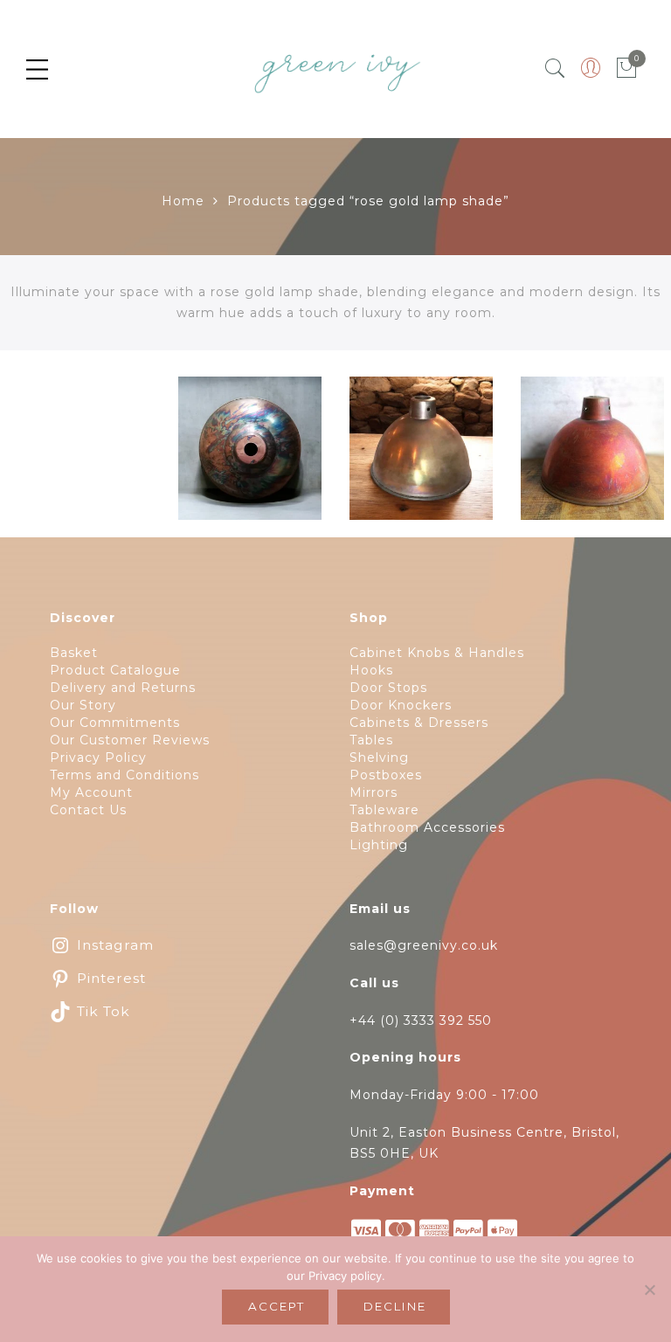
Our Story (83, 705)
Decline (394, 1306)
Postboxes (385, 775)
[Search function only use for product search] (555, 68)
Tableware (384, 810)
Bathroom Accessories (427, 827)
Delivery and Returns (123, 687)
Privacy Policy (98, 757)
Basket (74, 653)
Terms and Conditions (124, 775)
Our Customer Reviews (130, 740)
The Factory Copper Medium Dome (421, 458)
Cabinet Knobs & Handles (436, 653)
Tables (371, 740)
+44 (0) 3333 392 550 (420, 1020)
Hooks (371, 670)
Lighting (378, 845)
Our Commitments (115, 722)
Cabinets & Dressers (418, 722)
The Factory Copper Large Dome (592, 458)
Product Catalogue (115, 670)
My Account (91, 792)
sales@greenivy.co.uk (423, 945)
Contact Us (88, 810)
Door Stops (388, 687)
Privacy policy (345, 1276)
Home (183, 201)
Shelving (379, 757)
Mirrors (373, 792)
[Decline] (649, 1289)
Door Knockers (400, 705)
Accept (276, 1306)
